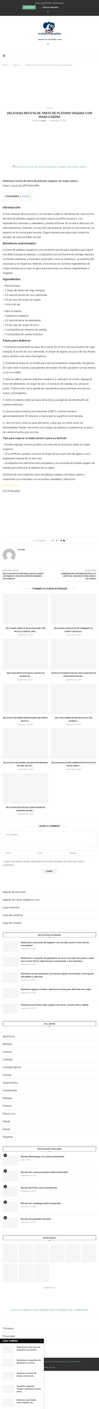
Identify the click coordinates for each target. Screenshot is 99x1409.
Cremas (7, 1075)
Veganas (16, 65)
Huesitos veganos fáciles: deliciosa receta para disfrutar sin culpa (56, 989)
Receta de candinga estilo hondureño (41, 1203)
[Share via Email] (64, 540)
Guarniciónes (10, 1082)
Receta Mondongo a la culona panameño (42, 1156)
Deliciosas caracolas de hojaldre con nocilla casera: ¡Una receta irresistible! (55, 944)
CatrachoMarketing (72, 1361)
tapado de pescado (14, 891)
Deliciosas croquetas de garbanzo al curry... (29, 1361)
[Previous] (38, 7)
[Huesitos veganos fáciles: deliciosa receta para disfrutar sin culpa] (73, 654)
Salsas (6, 1121)
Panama (7, 1098)
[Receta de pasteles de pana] (10, 1223)
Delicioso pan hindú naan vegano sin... (26, 1401)
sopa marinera (11, 907)
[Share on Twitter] (58, 540)
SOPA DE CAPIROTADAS (25, 1310)
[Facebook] (47, 12)
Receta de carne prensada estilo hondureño (44, 1172)
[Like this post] (53, 540)
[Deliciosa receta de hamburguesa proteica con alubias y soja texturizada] (73, 743)
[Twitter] (51, 12)
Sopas (6, 1129)
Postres (7, 1105)
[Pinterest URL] (10, 1253)
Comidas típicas (12, 1067)
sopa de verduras (13, 915)
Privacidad (9, 1336)
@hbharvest (49, 1287)
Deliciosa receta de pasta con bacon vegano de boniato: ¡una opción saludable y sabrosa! (57, 975)
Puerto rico (9, 1113)
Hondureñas (10, 1090)
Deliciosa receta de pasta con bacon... (26, 1374)
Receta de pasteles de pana (36, 1219)
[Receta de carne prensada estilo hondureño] (10, 1176)
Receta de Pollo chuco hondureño (39, 1188)
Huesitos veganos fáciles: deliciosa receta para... (29, 1389)
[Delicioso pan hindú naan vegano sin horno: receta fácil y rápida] (25, 699)
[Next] (40, 7)
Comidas (8, 1059)
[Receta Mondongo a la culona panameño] (10, 1160)
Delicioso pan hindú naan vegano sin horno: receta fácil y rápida (54, 1005)
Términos (8, 1328)
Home (5, 65)
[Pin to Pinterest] (61, 540)
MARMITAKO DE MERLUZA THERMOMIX (64, 1310)
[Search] (95, 55)
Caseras (7, 1051)
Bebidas (7, 1044)
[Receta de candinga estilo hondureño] (10, 1207)
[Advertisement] (49, 88)
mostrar (25, 196)
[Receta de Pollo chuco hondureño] (10, 1191)
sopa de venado (50, 7)
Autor (43, 120)
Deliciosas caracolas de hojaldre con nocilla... (28, 1348)
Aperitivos (9, 1036)
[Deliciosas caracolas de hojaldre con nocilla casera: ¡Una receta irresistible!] (25, 609)
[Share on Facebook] (56, 540)
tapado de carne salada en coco (21, 899)
